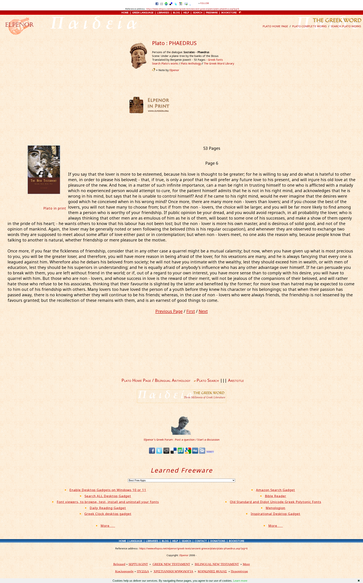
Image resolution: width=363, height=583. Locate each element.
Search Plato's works (165, 63)
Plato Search (208, 380)
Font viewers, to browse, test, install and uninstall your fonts (108, 502)
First (190, 311)
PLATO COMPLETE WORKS (309, 26)
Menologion (275, 508)
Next (203, 311)
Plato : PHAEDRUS (174, 43)
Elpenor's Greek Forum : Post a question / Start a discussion (182, 439)
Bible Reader (275, 496)
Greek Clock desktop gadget (107, 514)
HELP (186, 12)
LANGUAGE (135, 541)
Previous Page (169, 311)
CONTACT (201, 541)
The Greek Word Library (218, 63)
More (108, 525)
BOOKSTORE (229, 12)
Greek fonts (215, 59)
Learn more (240, 580)
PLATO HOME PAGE (275, 26)
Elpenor (174, 70)
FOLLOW (204, 3)
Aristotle (236, 380)
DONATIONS (217, 541)
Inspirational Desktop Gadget (275, 514)
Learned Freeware (181, 470)
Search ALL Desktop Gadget (108, 496)
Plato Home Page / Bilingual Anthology (156, 380)
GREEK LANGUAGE (143, 12)
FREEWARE (212, 12)
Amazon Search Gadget (275, 490)
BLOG (176, 12)
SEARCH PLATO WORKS (346, 26)
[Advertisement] (207, 104)
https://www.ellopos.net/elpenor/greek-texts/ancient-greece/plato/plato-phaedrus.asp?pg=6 (192, 9)
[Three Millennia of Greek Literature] (337, 23)
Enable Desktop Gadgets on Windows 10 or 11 (107, 490)
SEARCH (197, 12)
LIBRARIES (163, 12)
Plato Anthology (191, 63)
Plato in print (54, 208)
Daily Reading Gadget (108, 508)
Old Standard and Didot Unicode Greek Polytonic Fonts (275, 502)
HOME (125, 12)
